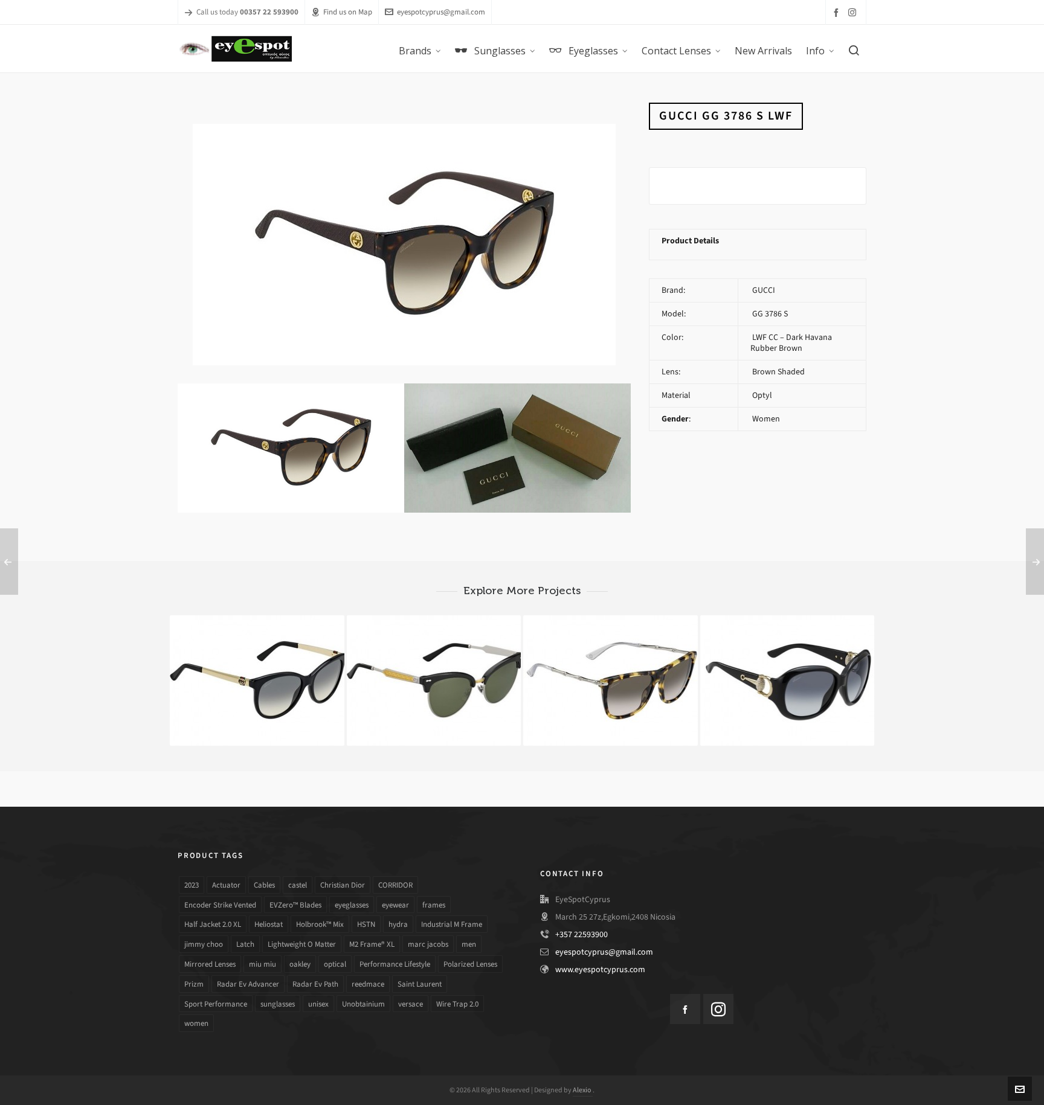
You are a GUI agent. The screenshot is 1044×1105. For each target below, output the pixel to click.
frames (433, 905)
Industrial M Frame (451, 924)
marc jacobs (428, 944)
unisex (318, 1004)
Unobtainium (363, 1004)
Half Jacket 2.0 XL (212, 924)
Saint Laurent (420, 984)
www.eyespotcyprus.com (600, 969)
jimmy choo (203, 944)
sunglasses (277, 1004)
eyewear (395, 905)
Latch (245, 944)
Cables (264, 885)
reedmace (368, 984)
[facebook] (838, 12)
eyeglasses (352, 905)
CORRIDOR (395, 885)
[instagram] (854, 12)
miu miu (262, 964)
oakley (300, 964)
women (196, 1023)
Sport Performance (215, 1004)
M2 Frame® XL (372, 944)
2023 (191, 885)
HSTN (366, 924)
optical (335, 964)
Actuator (226, 885)
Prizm (194, 984)
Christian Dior (342, 885)
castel (297, 885)
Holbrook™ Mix (320, 924)
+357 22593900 (581, 934)
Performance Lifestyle (394, 964)
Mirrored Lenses (210, 964)
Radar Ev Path (315, 984)
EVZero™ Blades (295, 905)
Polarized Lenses (470, 964)
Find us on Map (347, 12)
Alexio (583, 1090)
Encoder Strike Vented (220, 905)
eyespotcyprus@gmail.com (441, 12)
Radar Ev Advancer (248, 984)
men (469, 944)
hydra (398, 924)
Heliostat (268, 924)
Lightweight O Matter (302, 944)
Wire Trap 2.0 (457, 1004)
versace (410, 1004)
